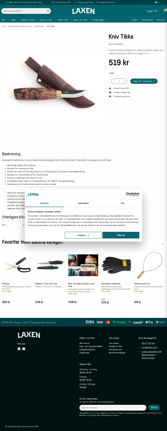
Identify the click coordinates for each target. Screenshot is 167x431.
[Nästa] (163, 244)
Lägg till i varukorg (142, 81)
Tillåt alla (121, 235)
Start (4, 26)
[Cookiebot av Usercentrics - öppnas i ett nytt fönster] (128, 194)
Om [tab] (122, 203)
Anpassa (82, 235)
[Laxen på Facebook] (23, 348)
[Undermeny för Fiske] (18, 20)
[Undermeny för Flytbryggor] (107, 20)
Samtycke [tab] (44, 203)
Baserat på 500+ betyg (32, 2)
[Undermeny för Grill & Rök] (71, 20)
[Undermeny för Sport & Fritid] (90, 20)
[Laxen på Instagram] (19, 348)
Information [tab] (83, 203)
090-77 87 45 (148, 343)
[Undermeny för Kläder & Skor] (38, 20)
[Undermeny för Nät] (8, 20)
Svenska (158, 2)
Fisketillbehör (39, 26)
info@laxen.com (149, 347)
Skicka (154, 407)
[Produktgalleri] (53, 84)
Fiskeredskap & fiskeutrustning (19, 26)
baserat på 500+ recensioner (44, 322)
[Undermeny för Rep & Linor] (55, 20)
